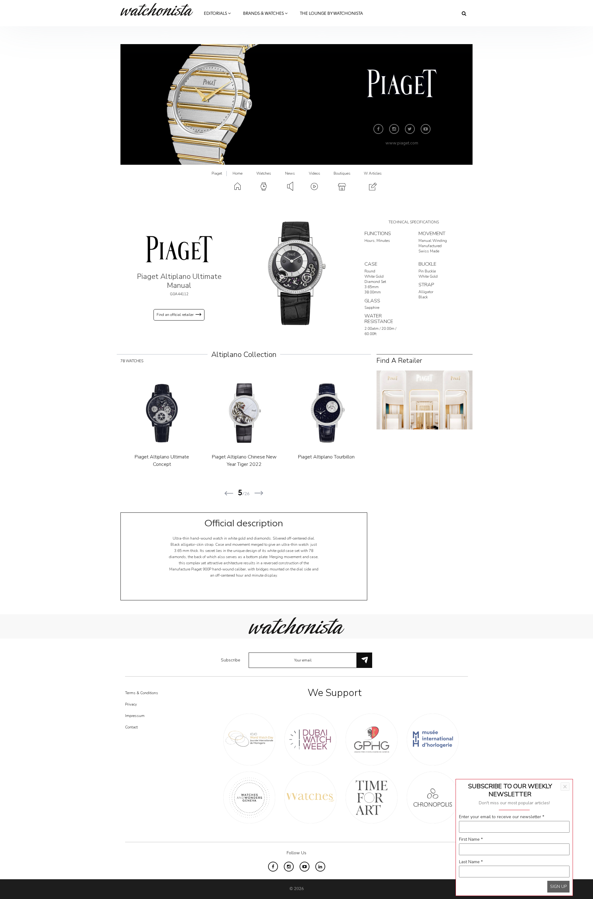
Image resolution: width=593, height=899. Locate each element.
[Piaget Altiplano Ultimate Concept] (162, 413)
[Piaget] (179, 249)
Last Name (471, 862)
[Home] (159, 9)
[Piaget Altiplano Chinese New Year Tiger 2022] (244, 413)
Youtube (426, 129)
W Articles (373, 173)
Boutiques (342, 173)
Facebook (378, 129)
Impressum (135, 715)
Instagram (394, 129)
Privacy (131, 704)
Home (237, 173)
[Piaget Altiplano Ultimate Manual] (296, 273)
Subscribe (230, 660)
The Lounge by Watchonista (331, 13)
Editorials (216, 13)
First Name (471, 839)
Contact (131, 727)
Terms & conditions (141, 692)
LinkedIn (320, 867)
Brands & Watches (264, 13)
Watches (263, 173)
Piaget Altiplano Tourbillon (326, 457)
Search (464, 13)
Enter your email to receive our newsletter (501, 817)
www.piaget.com (401, 143)
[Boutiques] (424, 400)
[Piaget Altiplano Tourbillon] (326, 413)
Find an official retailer (175, 314)
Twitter (410, 129)
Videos (314, 173)
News (290, 173)
